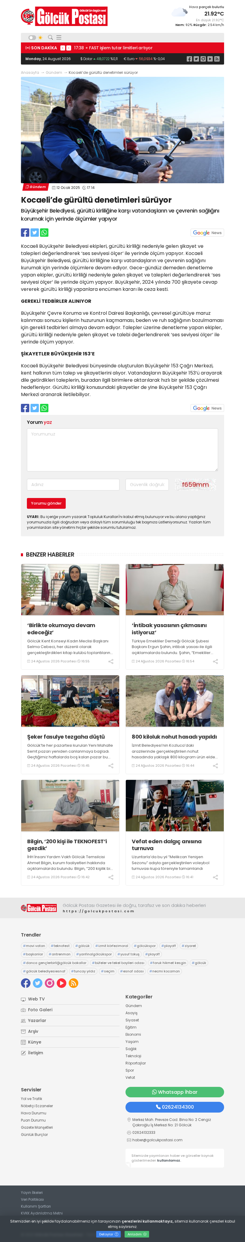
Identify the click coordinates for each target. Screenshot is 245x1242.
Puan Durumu (33, 1120)
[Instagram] (203, 59)
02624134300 (178, 1107)
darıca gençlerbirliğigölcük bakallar (54, 962)
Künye (34, 1042)
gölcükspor (145, 945)
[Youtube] (210, 59)
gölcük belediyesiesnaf (44, 971)
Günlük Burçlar (34, 1134)
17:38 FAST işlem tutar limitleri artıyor (113, 48)
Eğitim (131, 1027)
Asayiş (131, 1012)
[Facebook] (189, 59)
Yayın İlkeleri (32, 1192)
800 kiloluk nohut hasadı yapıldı (174, 736)
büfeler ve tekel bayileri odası (118, 962)
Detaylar (106, 1234)
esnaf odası (132, 971)
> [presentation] (69, 47)
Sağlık (131, 1048)
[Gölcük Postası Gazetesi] (64, 16)
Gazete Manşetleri (37, 1127)
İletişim (35, 1053)
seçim (107, 971)
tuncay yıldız (83, 971)
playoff (168, 945)
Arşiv (32, 1031)
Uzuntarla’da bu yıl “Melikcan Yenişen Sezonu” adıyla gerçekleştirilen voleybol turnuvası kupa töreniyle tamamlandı (170, 862)
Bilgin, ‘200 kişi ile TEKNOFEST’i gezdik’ (67, 845)
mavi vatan (34, 945)
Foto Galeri (39, 1010)
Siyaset (132, 1020)
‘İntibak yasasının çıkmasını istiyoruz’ (169, 629)
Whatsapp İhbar (177, 1092)
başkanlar (33, 954)
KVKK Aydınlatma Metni (42, 1213)
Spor (129, 1070)
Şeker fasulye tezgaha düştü (66, 736)
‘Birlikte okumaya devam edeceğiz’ (61, 629)
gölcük (82, 945)
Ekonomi (133, 1034)
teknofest (60, 945)
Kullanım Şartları (36, 1206)
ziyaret (189, 945)
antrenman (60, 954)
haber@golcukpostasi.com (157, 1139)
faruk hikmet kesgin (168, 962)
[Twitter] (196, 59)
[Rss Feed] (217, 59)
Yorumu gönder (46, 503)
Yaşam (132, 1041)
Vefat (130, 1077)
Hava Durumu (33, 1113)
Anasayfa (30, 72)
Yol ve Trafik (31, 1098)
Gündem (54, 72)
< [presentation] (63, 47)
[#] (39, 908)
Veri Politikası (32, 1199)
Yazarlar (36, 1020)
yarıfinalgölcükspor (94, 954)
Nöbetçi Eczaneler (37, 1105)
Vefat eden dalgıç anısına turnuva (167, 845)
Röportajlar (135, 1063)
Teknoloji (133, 1055)
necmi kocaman (164, 971)
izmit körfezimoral (111, 945)
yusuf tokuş (128, 954)
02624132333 (143, 1132)
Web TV (36, 999)
